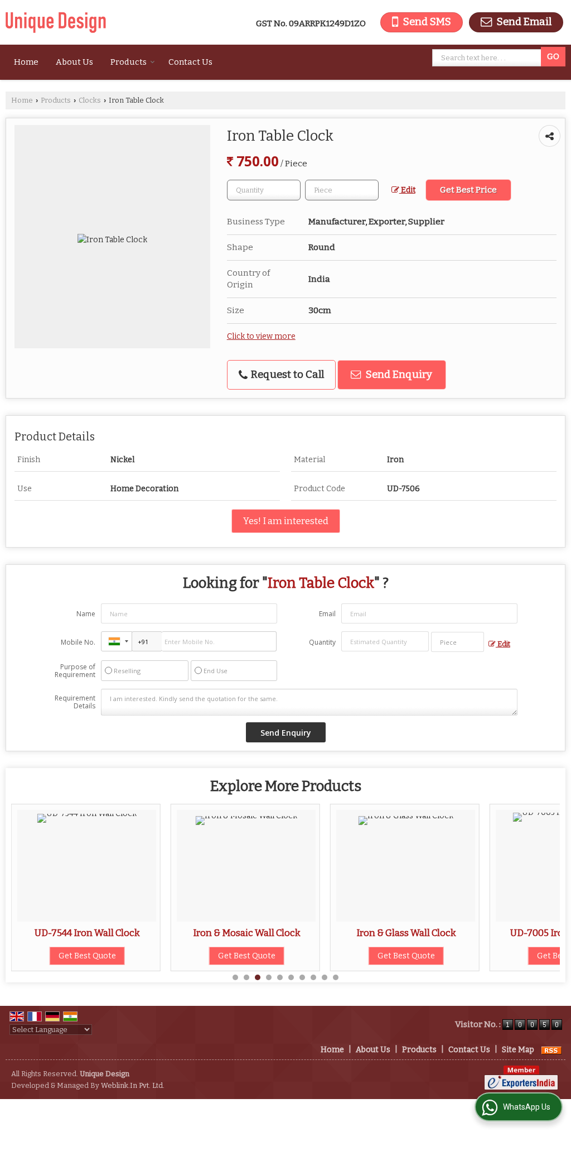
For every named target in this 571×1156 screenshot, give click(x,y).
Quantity (322, 642)
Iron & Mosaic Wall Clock (170, 932)
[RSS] (551, 1049)
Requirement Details (75, 702)
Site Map (518, 1049)
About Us (74, 62)
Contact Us (190, 62)
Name (85, 613)
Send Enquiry (398, 374)
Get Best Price (468, 190)
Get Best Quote (170, 956)
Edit (407, 190)
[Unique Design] (56, 22)
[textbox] (488, 57)
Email (327, 613)
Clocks (90, 100)
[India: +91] (116, 641)
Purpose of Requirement (75, 671)
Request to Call (286, 374)
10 (335, 977)
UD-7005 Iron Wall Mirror (489, 932)
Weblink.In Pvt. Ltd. (132, 1085)
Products (128, 62)
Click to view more (261, 336)
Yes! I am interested (285, 520)
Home (26, 62)
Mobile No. (78, 642)
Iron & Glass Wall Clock (329, 932)
